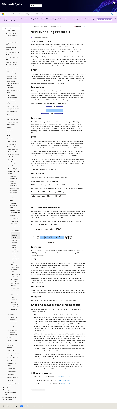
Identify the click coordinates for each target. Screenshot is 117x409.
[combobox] (11, 28)
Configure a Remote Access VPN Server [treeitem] (14, 199)
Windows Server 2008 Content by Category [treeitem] (11, 34)
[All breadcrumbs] (32, 26)
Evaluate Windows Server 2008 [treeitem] (12, 39)
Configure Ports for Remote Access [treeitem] (15, 269)
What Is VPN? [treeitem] (15, 231)
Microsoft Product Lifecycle (49, 19)
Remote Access (39, 26)
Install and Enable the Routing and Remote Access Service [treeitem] (14, 191)
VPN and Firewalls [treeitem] (14, 241)
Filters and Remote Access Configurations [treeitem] (15, 304)
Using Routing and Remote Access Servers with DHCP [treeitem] (15, 282)
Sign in (113, 14)
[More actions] (84, 26)
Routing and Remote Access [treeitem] (14, 177)
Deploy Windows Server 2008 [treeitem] (12, 58)
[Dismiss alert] (114, 3)
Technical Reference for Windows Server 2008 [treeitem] (12, 68)
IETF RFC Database (63, 377)
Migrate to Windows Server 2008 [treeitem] (11, 48)
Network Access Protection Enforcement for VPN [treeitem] (15, 249)
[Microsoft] (3, 14)
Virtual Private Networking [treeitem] (16, 227)
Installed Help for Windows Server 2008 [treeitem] (12, 77)
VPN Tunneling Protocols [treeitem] (15, 235)
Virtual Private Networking (52, 26)
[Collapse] (19, 25)
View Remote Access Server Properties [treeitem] (13, 205)
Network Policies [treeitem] (15, 295)
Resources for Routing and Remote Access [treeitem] (14, 326)
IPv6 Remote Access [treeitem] (14, 310)
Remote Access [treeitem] (15, 218)
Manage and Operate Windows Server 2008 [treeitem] (11, 63)
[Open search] (109, 13)
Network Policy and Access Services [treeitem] (13, 150)
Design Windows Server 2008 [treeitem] (12, 44)
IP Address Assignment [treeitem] (14, 298)
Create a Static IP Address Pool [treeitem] (15, 275)
